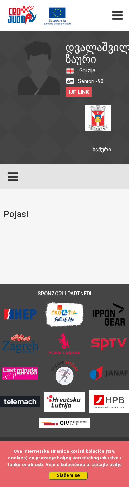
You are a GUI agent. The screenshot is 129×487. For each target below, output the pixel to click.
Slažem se (68, 475)
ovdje (115, 464)
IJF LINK (78, 92)
